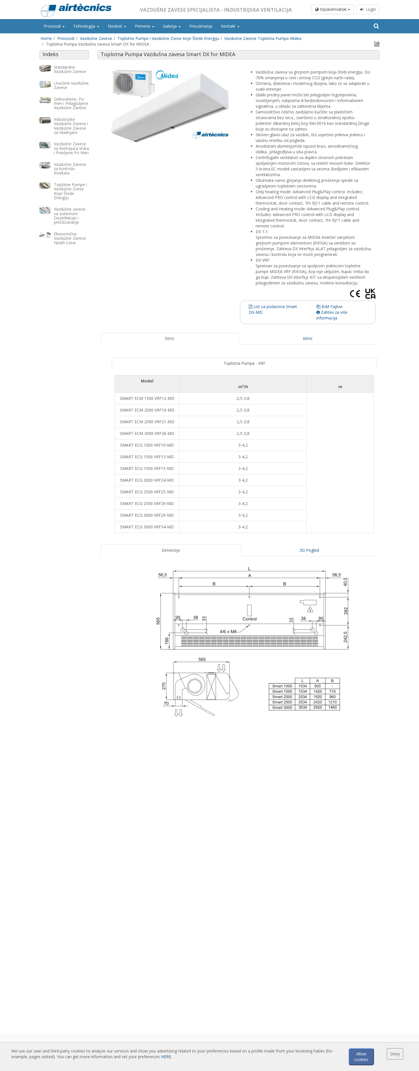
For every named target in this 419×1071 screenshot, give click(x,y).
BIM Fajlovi (331, 306)
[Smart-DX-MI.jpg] (169, 105)
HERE (166, 1056)
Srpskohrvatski (333, 9)
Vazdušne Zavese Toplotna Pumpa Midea (262, 38)
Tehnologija (84, 26)
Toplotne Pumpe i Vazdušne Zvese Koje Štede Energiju (168, 38)
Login (369, 9)
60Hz (307, 338)
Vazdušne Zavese (96, 38)
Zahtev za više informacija (331, 315)
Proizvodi (53, 26)
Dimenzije (171, 550)
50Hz (169, 338)
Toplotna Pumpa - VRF (244, 363)
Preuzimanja (200, 26)
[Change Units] (377, 43)
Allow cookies (361, 1056)
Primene (143, 26)
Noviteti (115, 26)
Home (46, 38)
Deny (395, 1053)
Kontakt (229, 26)
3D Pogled (309, 550)
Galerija (170, 26)
